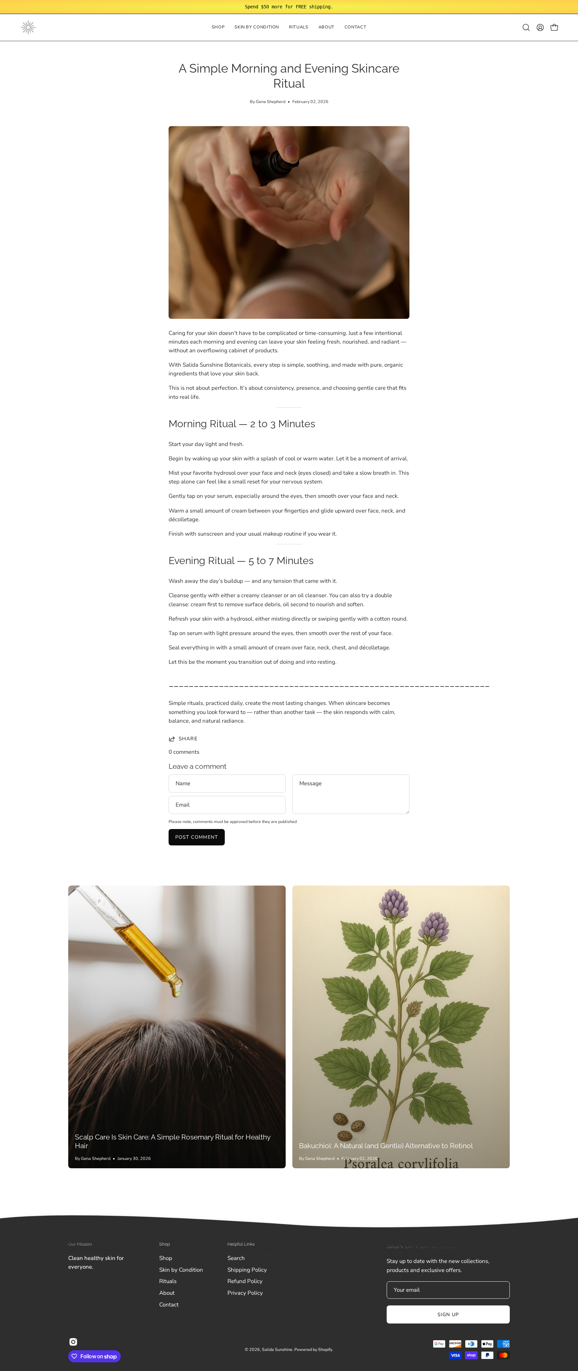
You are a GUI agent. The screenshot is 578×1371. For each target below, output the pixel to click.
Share (188, 738)
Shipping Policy (247, 1269)
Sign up (448, 1314)
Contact (169, 1304)
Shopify (325, 1349)
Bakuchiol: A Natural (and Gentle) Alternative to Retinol (386, 1145)
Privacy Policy (245, 1292)
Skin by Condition (181, 1269)
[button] (256, 27)
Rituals (168, 1281)
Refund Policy (245, 1281)
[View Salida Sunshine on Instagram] (73, 1342)
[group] (289, 7)
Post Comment (196, 837)
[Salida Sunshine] (28, 27)
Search (236, 1258)
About (167, 1292)
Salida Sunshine (277, 1349)
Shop (165, 1258)
